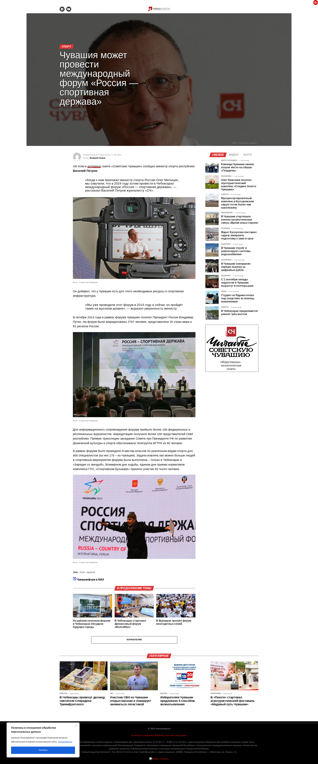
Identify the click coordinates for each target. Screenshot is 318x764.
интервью (94, 166)
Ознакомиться (65, 742)
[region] (43, 740)
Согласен (43, 750)
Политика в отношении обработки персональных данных (159, 735)
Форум (91, 573)
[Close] (76, 725)
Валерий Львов (97, 158)
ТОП (83, 573)
